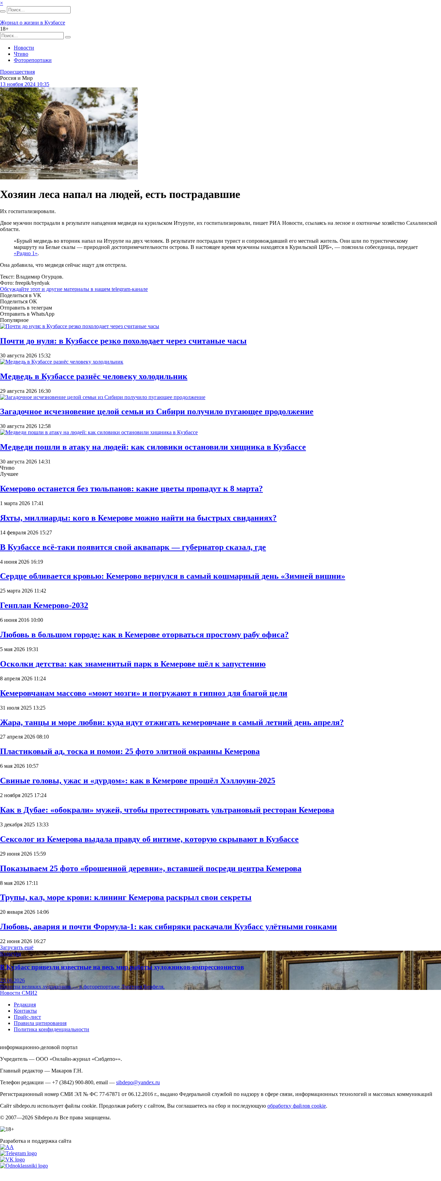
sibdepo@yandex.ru (138, 1082)
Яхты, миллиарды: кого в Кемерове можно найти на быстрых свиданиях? (138, 517)
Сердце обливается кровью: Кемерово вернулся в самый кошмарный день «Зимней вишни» (172, 576)
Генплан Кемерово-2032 (44, 605)
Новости (24, 48)
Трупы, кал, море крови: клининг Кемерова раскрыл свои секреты (126, 897)
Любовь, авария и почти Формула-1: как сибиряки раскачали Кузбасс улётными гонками (168, 926)
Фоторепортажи (33, 60)
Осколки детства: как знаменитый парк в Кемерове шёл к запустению (133, 663)
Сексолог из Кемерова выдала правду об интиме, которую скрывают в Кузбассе (149, 839)
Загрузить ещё (16, 947)
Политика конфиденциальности (51, 1029)
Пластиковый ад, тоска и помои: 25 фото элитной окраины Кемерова (130, 751)
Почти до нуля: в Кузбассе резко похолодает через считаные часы (123, 340)
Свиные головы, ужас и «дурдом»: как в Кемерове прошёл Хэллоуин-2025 (137, 780)
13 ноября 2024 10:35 (24, 84)
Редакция (25, 1004)
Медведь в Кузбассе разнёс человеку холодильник (93, 376)
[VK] (12, 1159)
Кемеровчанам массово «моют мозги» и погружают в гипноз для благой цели (143, 693)
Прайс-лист (27, 1017)
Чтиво (21, 54)
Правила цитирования (40, 1023)
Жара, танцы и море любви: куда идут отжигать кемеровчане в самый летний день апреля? (172, 722)
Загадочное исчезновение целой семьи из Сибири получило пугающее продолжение (157, 411)
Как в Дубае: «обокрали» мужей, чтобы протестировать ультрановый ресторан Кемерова (167, 809)
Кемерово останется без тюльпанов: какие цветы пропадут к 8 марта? (131, 488)
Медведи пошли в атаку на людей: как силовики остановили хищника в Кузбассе (153, 446)
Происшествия (17, 72)
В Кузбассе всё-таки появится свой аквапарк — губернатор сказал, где (133, 547)
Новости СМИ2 (18, 993)
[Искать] (3, 11)
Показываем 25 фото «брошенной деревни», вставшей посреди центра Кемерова (150, 868)
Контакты (25, 1011)
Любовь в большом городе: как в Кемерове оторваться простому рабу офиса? (144, 634)
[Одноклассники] (24, 1166)
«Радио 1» (26, 253)
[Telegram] (18, 1153)
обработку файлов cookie (296, 1106)
